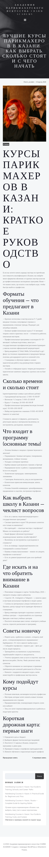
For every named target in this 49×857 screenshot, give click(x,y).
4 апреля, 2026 (41, 82)
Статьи (6, 144)
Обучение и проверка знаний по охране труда (23, 819)
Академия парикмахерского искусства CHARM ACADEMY (25, 9)
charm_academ (29, 82)
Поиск (39, 776)
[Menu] (25, 20)
